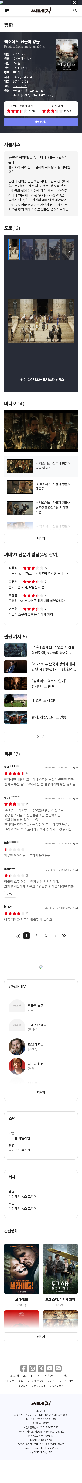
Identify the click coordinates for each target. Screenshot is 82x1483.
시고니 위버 (39, 95)
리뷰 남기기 (41, 122)
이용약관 (23, 1386)
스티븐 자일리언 (19, 1138)
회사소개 (27, 1375)
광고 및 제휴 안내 (46, 1375)
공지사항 (14, 1375)
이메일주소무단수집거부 (60, 1381)
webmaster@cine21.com (46, 1448)
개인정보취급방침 (14, 1381)
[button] (68, 251)
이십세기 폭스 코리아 (23, 1197)
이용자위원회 (57, 1386)
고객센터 (63, 1375)
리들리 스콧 (20, 86)
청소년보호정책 (35, 1381)
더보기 (41, 538)
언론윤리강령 (39, 1386)
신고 (75, 767)
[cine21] (41, 10)
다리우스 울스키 (19, 1150)
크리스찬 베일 (21, 90)
